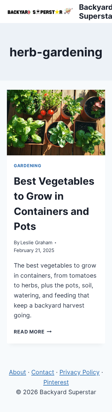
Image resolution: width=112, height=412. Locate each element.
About (17, 372)
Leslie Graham (36, 242)
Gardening (27, 165)
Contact (42, 372)
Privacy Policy (79, 372)
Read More (33, 332)
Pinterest (56, 382)
